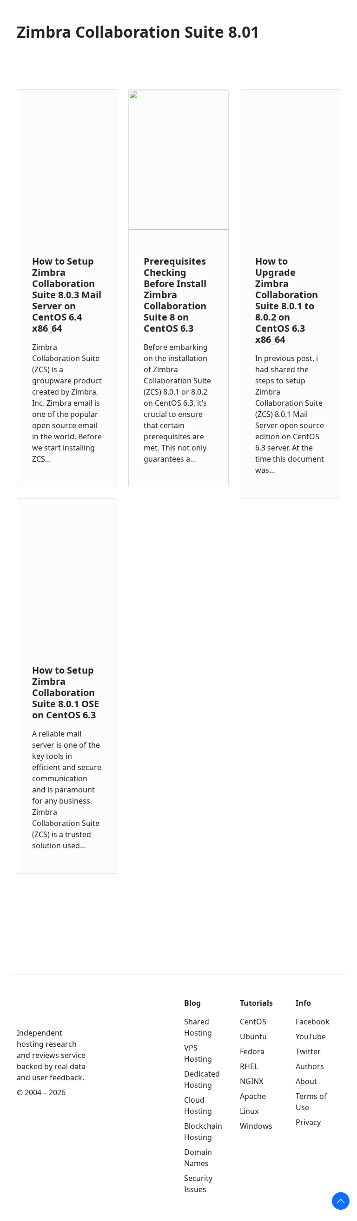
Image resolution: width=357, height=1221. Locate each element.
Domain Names (198, 1157)
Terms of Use (311, 1101)
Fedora (252, 1051)
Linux (249, 1111)
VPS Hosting (198, 1053)
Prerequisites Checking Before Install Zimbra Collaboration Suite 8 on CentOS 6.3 (175, 294)
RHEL (249, 1066)
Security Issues (198, 1183)
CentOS (253, 1021)
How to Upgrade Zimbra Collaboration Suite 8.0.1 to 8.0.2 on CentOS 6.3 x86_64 (286, 300)
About (306, 1081)
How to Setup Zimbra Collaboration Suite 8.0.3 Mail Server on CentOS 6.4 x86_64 (66, 294)
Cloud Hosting (198, 1105)
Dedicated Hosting (202, 1079)
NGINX (251, 1081)
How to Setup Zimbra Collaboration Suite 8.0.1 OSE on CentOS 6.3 (65, 692)
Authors (310, 1066)
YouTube (311, 1036)
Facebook (313, 1021)
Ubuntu (253, 1036)
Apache (253, 1096)
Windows (256, 1126)
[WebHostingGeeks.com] (38, 1012)
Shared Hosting (198, 1027)
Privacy (308, 1122)
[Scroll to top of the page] (341, 1201)
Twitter (308, 1051)
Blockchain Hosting (203, 1131)
